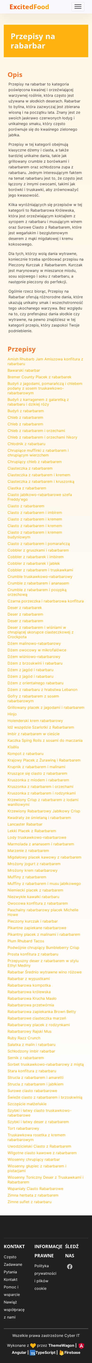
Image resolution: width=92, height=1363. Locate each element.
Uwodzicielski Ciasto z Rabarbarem (39, 1146)
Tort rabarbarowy (23, 1128)
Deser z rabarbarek (25, 607)
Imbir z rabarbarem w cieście (33, 733)
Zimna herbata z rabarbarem (33, 1195)
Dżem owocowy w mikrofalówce (37, 650)
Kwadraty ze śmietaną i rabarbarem (39, 817)
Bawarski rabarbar (24, 370)
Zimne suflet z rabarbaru (29, 1201)
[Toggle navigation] (77, 6)
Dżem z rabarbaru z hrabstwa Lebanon (42, 689)
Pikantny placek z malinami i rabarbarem (44, 934)
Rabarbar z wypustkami (29, 978)
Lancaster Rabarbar (25, 824)
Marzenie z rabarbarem (28, 850)
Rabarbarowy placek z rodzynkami (39, 1024)
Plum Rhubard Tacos (26, 941)
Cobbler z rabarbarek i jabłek (34, 563)
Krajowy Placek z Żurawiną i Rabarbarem (44, 760)
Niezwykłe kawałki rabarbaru (33, 896)
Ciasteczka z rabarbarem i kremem (39, 474)
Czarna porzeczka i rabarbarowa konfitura (46, 601)
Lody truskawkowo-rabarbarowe (37, 837)
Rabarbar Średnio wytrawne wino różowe (45, 972)
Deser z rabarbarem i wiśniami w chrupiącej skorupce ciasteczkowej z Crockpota (41, 632)
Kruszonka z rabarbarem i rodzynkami (42, 793)
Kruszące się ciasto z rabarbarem (37, 773)
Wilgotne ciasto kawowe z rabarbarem (42, 1152)
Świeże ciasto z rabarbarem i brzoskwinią (45, 1097)
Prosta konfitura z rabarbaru (33, 954)
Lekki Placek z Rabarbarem (32, 830)
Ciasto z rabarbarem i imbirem (35, 512)
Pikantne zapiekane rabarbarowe (37, 927)
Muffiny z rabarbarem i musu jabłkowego (44, 883)
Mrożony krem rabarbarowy (33, 870)
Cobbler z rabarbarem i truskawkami (40, 570)
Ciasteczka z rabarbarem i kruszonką (41, 481)
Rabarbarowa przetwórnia (31, 1005)
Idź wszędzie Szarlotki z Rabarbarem (41, 727)
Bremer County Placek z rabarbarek (39, 377)
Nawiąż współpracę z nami (14, 1309)
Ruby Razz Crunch (24, 1038)
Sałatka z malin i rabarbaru (31, 1044)
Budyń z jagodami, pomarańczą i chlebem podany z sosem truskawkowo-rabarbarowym (45, 388)
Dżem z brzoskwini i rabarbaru (35, 663)
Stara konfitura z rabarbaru (32, 1071)
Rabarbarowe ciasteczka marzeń (37, 1018)
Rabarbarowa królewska (29, 991)
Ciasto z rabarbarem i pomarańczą (39, 543)
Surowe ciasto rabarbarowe (32, 1090)
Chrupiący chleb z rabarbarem (35, 461)
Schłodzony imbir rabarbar (31, 1051)
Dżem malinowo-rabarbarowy (34, 643)
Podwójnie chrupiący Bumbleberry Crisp (43, 947)
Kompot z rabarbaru (25, 753)
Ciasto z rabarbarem (26, 506)
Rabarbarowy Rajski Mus (29, 1031)
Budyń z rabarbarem (26, 410)
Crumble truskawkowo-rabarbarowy (40, 576)
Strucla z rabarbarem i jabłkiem (35, 1084)
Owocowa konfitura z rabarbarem (38, 903)
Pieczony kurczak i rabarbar (33, 921)
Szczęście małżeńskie (27, 1103)
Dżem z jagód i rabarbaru (30, 669)
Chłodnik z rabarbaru (26, 443)
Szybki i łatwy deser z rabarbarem (38, 1121)
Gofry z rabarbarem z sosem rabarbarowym (33, 698)
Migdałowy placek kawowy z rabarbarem (44, 857)
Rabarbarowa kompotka (29, 985)
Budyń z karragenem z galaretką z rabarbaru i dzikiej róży (38, 402)
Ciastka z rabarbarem (27, 488)
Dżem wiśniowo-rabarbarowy (34, 656)
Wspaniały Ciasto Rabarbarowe (35, 1188)
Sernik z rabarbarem (26, 1057)
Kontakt (10, 1279)
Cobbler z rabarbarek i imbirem (36, 556)
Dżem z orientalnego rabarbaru (35, 683)
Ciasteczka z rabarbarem (30, 468)
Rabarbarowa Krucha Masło (32, 998)
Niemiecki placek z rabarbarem (35, 890)
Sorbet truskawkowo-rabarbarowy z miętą (46, 1064)
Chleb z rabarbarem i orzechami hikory (42, 437)
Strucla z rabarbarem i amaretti (35, 1077)
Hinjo (12, 714)
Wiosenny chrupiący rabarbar (34, 1159)
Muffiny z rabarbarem (27, 877)
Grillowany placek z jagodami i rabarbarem (46, 707)
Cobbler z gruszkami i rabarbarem (38, 550)
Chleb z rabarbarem (25, 417)
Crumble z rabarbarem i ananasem (38, 583)
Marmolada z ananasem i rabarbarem (41, 844)
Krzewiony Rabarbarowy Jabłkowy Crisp (44, 811)
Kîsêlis (13, 747)
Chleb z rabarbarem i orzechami (36, 430)
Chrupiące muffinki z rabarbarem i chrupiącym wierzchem (38, 452)
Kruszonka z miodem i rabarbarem (38, 780)
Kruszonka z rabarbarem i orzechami (40, 786)
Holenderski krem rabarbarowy (35, 720)
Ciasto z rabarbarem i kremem (35, 519)
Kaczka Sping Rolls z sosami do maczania (45, 740)
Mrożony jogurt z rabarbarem (34, 863)
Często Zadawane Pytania (13, 1264)
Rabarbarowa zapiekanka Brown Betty (42, 1011)
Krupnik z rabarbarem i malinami (36, 766)
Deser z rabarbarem (25, 614)
